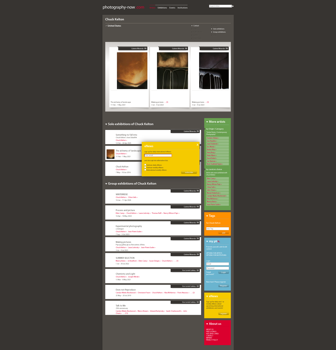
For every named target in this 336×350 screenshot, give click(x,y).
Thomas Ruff (156, 213)
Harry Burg (210, 152)
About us (210, 329)
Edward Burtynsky (157, 311)
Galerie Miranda (137, 48)
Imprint (209, 338)
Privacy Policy (212, 340)
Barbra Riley (211, 149)
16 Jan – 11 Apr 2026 (123, 200)
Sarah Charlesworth (173, 311)
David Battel (211, 158)
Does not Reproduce (126, 289)
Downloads (197, 38)
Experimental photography (129, 226)
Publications (197, 32)
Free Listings (211, 331)
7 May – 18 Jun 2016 (123, 172)
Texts (195, 29)
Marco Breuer (143, 311)
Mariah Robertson (213, 193)
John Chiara (211, 190)
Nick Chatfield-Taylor (214, 164)
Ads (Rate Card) (212, 334)
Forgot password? (210, 273)
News (215, 26)
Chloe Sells (211, 187)
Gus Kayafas (211, 141)
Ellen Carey (211, 178)
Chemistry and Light (125, 273)
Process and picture (125, 210)
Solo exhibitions (218, 29)
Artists (152, 7)
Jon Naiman (211, 161)
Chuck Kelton (121, 140)
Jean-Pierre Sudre (213, 204)
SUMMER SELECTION (125, 257)
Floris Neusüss (182, 292)
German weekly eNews (154, 167)
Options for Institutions (216, 255)
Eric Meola (210, 147)
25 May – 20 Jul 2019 (123, 295)
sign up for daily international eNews (157, 152)
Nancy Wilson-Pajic (214, 184)
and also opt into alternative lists (156, 160)
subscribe (189, 172)
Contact (196, 26)
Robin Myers (211, 155)
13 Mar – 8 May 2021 (123, 280)
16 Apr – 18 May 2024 (124, 216)
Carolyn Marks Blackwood (216, 196)
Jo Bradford (132, 261)
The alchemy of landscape (121, 102)
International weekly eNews (156, 170)
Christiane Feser (144, 292)
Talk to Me (121, 305)
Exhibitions (162, 7)
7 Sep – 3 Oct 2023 (122, 234)
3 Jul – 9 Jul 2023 (157, 105)
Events (172, 7)
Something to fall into (126, 134)
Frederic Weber (212, 138)
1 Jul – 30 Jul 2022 (122, 264)
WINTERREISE (122, 194)
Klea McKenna (212, 199)
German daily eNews (154, 165)
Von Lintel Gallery (189, 270)
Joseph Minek (133, 277)
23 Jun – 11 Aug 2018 (124, 316)
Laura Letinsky (212, 181)
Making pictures (157, 102)
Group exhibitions (219, 32)
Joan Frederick (212, 144)
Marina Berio (211, 201)
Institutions (183, 7)
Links (215, 35)
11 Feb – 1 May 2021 (118, 105)
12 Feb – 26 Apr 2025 (123, 143)
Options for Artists (214, 253)
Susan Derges (154, 261)
